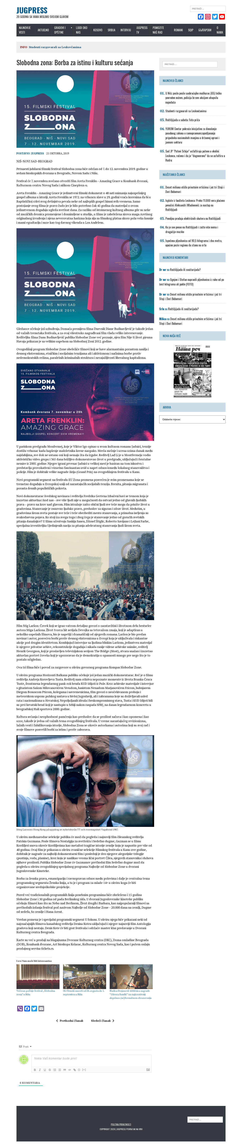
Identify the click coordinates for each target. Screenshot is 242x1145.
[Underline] (44, 1070)
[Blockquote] (64, 1070)
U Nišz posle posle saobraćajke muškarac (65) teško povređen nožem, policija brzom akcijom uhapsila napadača (193, 97)
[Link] (74, 1070)
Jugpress (37, 153)
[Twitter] (214, 17)
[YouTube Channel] (222, 17)
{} (79, 1069)
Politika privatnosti (121, 1124)
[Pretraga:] (208, 8)
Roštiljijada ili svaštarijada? (185, 270)
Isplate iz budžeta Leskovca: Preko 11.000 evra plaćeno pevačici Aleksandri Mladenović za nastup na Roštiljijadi (195, 205)
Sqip (190, 30)
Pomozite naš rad (158, 30)
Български (205, 30)
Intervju (125, 30)
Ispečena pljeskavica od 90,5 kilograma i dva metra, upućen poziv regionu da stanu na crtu (193, 243)
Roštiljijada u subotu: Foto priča (182, 120)
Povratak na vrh (134, 1129)
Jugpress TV (141, 30)
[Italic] (39, 1070)
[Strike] (49, 1070)
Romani (178, 30)
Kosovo (97, 30)
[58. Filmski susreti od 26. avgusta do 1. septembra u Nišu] (84, 976)
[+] (84, 1069)
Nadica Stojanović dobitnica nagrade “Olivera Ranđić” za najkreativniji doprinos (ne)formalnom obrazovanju (130, 994)
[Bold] (34, 1070)
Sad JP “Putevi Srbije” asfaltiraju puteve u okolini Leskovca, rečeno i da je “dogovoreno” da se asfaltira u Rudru (195, 155)
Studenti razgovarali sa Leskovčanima (55, 47)
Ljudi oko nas (81, 30)
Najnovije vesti (24, 30)
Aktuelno (43, 30)
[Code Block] (69, 1070)
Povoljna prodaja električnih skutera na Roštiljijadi (193, 218)
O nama (220, 30)
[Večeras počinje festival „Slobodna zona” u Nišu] (38, 976)
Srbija (111, 30)
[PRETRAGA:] (205, 1119)
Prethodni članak (71, 1021)
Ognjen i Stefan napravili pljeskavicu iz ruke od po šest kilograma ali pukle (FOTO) (191, 281)
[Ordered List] (54, 1070)
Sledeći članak (101, 1021)
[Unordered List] (59, 1070)
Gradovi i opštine (60, 30)
